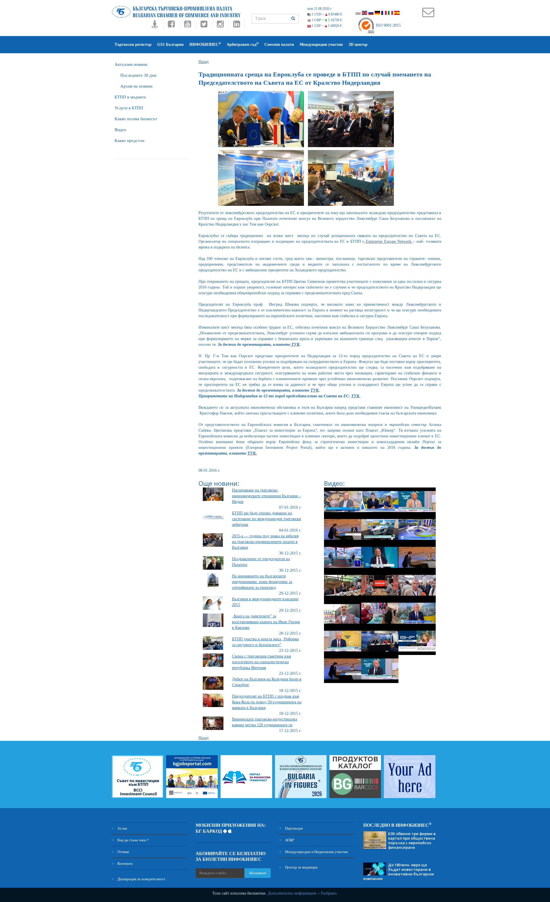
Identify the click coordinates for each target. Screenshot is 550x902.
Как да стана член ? (133, 840)
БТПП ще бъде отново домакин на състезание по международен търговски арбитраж (266, 519)
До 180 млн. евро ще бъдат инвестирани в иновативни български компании (398, 871)
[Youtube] (187, 25)
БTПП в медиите (130, 97)
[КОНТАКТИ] (428, 15)
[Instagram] (220, 25)
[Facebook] (171, 25)
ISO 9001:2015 (388, 25)
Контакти (125, 863)
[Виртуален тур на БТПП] (155, 25)
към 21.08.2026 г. (319, 9)
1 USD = (326, 14)
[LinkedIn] (236, 25)
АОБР (289, 840)
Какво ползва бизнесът (136, 119)
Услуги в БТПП (129, 108)
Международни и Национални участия (316, 852)
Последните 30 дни (138, 75)
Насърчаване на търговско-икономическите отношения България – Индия (266, 496)
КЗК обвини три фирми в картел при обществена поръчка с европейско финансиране (412, 840)
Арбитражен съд (243, 44)
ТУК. (252, 453)
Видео (120, 129)
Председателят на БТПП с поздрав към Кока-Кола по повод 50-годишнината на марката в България (266, 702)
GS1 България (170, 44)
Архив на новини (136, 86)
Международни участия (321, 44)
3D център (358, 44)
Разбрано (329, 893)
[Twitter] (204, 25)
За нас (122, 828)
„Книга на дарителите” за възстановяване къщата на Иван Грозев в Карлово (266, 622)
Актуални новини (131, 64)
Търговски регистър (133, 44)
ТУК (295, 344)
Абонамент (257, 873)
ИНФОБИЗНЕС (205, 44)
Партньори (293, 828)
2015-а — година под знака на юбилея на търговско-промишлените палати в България (265, 542)
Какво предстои (129, 140)
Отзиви (123, 852)
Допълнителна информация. (292, 893)
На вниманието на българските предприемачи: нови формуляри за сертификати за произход (262, 582)
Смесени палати (279, 44)
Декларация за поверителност (141, 879)
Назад (204, 62)
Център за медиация (300, 867)
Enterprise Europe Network (388, 241)
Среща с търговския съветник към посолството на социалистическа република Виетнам (261, 662)
